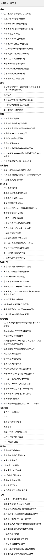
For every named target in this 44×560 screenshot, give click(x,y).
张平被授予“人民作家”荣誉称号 (17, 286)
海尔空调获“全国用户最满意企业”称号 (20, 509)
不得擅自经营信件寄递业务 (15, 193)
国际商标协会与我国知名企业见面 (18, 243)
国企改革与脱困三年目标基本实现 (18, 29)
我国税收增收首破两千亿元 (15, 24)
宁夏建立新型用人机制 (13, 213)
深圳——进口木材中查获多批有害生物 (20, 208)
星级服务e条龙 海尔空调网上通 (17, 504)
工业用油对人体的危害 (13, 110)
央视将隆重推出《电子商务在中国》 (19, 309)
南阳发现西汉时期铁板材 (14, 74)
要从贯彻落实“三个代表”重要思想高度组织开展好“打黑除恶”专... (22, 88)
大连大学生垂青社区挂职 (14, 64)
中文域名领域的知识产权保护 (16, 539)
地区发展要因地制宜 (12, 364)
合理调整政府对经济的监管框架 (17, 369)
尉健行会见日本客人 (12, 34)
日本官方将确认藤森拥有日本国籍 (18, 148)
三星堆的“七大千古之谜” (14, 79)
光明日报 (13, 3)
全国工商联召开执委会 (13, 203)
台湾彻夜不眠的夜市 (12, 450)
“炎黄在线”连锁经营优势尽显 (16, 304)
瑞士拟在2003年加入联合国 (15, 133)
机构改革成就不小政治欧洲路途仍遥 (19, 128)
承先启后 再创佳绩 (12, 412)
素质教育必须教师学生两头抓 (16, 281)
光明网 (3, 3)
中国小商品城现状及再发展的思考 (18, 554)
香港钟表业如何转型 (12, 480)
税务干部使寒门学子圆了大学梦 (17, 519)
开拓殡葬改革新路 (11, 534)
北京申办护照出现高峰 (13, 218)
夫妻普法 (7, 427)
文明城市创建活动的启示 (14, 544)
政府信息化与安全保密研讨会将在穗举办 (21, 514)
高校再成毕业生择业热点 (14, 39)
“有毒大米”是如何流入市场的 (16, 105)
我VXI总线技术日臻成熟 (14, 276)
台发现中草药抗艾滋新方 (14, 455)
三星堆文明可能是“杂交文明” (16, 44)
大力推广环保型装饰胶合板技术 (17, 272)
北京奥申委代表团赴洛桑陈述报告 (18, 49)
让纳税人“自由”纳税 (12, 233)
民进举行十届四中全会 (13, 198)
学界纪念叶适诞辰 (11, 399)
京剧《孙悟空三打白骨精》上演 (17, 170)
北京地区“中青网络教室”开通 (16, 314)
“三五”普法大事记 (11, 442)
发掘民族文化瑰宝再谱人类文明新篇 (19, 549)
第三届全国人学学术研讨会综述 (17, 331)
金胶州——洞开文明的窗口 (15, 499)
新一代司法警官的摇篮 (13, 299)
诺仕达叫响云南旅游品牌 (14, 253)
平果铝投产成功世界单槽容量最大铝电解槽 (22, 524)
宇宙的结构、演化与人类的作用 (17, 394)
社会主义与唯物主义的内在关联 (17, 384)
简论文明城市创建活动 (13, 336)
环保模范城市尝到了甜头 (14, 258)
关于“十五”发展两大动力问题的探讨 (19, 374)
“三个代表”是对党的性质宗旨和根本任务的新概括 (22, 324)
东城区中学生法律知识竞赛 (15, 432)
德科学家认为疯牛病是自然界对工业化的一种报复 (22, 154)
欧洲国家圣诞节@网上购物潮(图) (18, 161)
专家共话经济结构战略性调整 (16, 248)
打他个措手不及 (10, 188)
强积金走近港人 (10, 485)
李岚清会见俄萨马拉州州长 (15, 123)
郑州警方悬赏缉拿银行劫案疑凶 (17, 223)
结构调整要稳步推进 (12, 359)
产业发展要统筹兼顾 (12, 354)
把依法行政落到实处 (12, 422)
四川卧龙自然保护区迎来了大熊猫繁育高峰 (22, 175)
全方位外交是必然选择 (13, 138)
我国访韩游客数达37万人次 (15, 238)
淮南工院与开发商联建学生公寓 (17, 267)
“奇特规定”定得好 (11, 465)
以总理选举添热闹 (11, 118)
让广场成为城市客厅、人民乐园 (17, 14)
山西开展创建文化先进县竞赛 (16, 69)
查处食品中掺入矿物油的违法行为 (18, 100)
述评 (5, 417)
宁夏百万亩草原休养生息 (14, 59)
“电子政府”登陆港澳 (12, 475)
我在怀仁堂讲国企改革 (13, 437)
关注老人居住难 (10, 460)
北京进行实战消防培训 (13, 180)
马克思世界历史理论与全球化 (16, 379)
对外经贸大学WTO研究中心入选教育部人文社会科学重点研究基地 (22, 342)
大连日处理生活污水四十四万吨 (17, 228)
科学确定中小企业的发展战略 (16, 54)
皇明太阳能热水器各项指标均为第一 (19, 529)
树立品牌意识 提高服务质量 (16, 490)
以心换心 (7, 95)
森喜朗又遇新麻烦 (11, 143)
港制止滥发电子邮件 (12, 470)
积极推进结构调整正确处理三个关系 (19, 349)
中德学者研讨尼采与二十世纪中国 (18, 389)
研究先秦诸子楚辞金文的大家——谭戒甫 (21, 404)
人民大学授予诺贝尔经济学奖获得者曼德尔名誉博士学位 (22, 292)
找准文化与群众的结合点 (14, 19)
